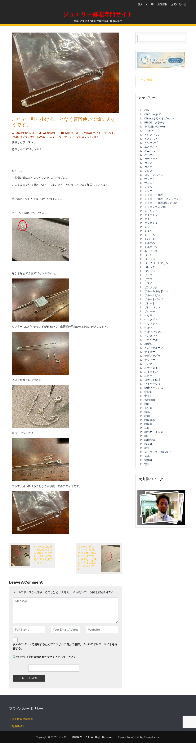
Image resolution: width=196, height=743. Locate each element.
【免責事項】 (17, 726)
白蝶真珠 (149, 420)
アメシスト (151, 138)
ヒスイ (148, 283)
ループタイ (151, 367)
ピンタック (151, 287)
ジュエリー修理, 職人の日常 (161, 203)
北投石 (148, 392)
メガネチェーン (153, 347)
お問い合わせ (178, 4)
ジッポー (149, 191)
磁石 (147, 436)
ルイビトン (151, 371)
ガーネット (151, 158)
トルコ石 (149, 243)
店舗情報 (162, 4)
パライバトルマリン (156, 263)
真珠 (147, 428)
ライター (149, 351)
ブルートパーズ (153, 299)
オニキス (149, 150)
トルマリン (151, 247)
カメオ (148, 166)
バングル (149, 271)
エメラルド (151, 146)
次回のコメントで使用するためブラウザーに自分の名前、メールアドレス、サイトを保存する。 (65, 646)
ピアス (148, 279)
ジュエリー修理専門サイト (98, 14)
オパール (149, 154)
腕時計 (148, 444)
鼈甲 (147, 464)
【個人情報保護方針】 (22, 719)
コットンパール (153, 174)
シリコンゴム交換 (155, 207)
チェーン (149, 227)
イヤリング (151, 142)
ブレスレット (84, 137)
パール (148, 255)
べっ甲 (148, 315)
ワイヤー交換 (152, 383)
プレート (149, 303)
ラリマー (149, 359)
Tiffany (148, 130)
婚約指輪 (149, 400)
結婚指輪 (149, 440)
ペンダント (151, 335)
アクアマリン (152, 134)
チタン (148, 231)
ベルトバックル (153, 331)
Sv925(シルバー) (47, 137)
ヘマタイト (151, 319)
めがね (148, 343)
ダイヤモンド (67, 137)
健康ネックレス (153, 387)
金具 (96, 137)
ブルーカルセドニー (156, 291)
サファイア (151, 178)
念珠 (147, 404)
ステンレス (151, 211)
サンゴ (148, 183)
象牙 (147, 448)
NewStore (133, 737)
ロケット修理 (152, 379)
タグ (147, 219)
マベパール (151, 339)
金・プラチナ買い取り (157, 452)
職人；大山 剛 (146, 4)
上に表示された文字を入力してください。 (53, 657)
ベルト (148, 327)
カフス (148, 162)
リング (148, 363)
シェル (148, 187)
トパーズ (149, 239)
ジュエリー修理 (153, 195)
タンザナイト (152, 223)
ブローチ (149, 311)
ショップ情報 (145, 80)
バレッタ (149, 267)
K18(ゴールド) (73, 133)
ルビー (148, 375)
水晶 (147, 412)
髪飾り (148, 460)
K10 (146, 110)
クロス (148, 170)
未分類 (148, 408)
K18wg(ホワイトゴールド (99, 133)
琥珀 (147, 416)
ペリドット (151, 323)
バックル (149, 259)
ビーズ (148, 275)
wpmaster (49, 133)
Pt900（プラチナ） (24, 137)
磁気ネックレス (153, 432)
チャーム (149, 235)
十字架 (148, 396)
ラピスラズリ (152, 355)
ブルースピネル (153, 295)
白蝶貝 (148, 424)
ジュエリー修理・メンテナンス (163, 199)
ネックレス (151, 251)
